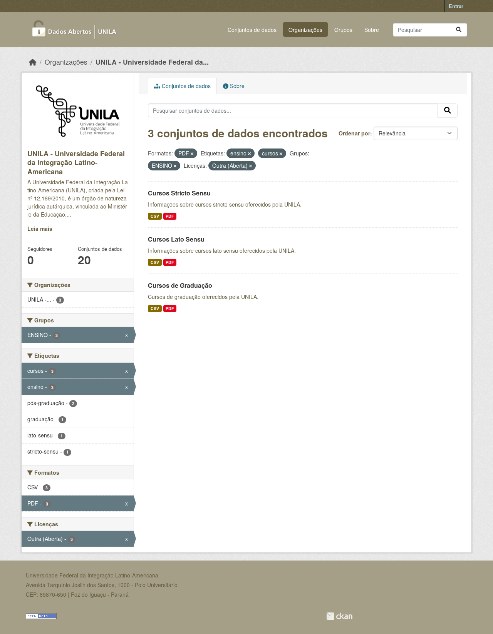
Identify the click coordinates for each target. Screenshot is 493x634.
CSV (155, 216)
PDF (170, 216)
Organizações (305, 29)
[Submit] (458, 30)
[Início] (33, 62)
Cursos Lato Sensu (176, 239)
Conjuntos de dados (252, 29)
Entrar (456, 6)
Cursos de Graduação (180, 285)
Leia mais (39, 228)
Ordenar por (354, 133)
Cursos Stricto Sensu (179, 193)
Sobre (371, 29)
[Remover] (192, 153)
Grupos (343, 29)
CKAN (339, 616)
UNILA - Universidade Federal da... (152, 62)
